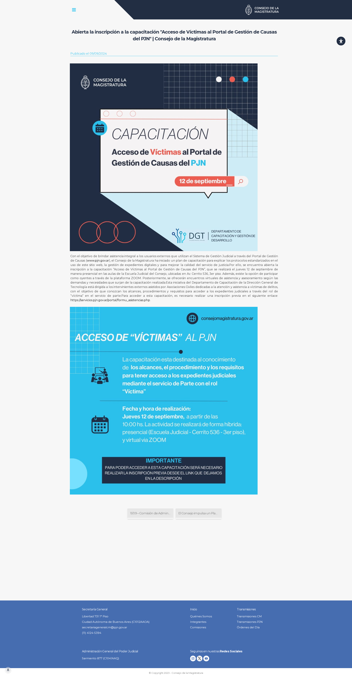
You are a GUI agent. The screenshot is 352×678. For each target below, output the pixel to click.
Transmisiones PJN (250, 622)
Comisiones (198, 627)
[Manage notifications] (8, 670)
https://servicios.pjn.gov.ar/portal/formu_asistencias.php (110, 300)
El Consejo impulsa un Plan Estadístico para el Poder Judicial (199, 513)
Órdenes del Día (248, 627)
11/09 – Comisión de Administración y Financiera (151, 513)
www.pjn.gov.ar (98, 260)
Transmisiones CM (249, 616)
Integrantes (198, 622)
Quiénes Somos (201, 616)
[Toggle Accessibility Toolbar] (341, 41)
